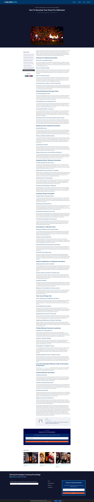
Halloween (43, 7)
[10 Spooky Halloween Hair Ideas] (31, 452)
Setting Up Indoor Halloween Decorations (29, 57)
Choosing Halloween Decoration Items (29, 55)
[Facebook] (25, 76)
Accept (56, 500)
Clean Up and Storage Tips (27, 65)
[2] (10, 1)
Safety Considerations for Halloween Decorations (29, 63)
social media (66, 332)
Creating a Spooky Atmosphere (28, 60)
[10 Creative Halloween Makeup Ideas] (63, 452)
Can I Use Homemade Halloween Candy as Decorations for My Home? (29, 68)
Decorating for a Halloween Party (28, 62)
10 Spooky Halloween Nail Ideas (46, 464)
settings (50, 501)
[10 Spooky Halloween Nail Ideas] (47, 452)
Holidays (40, 7)
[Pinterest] (30, 76)
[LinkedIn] (28, 76)
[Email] (32, 76)
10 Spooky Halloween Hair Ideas (30, 464)
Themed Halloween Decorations (28, 70)
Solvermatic (37, 7)
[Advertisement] (47, 21)
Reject (60, 500)
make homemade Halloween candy (45, 367)
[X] (27, 76)
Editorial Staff (39, 12)
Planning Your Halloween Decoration (29, 54)
